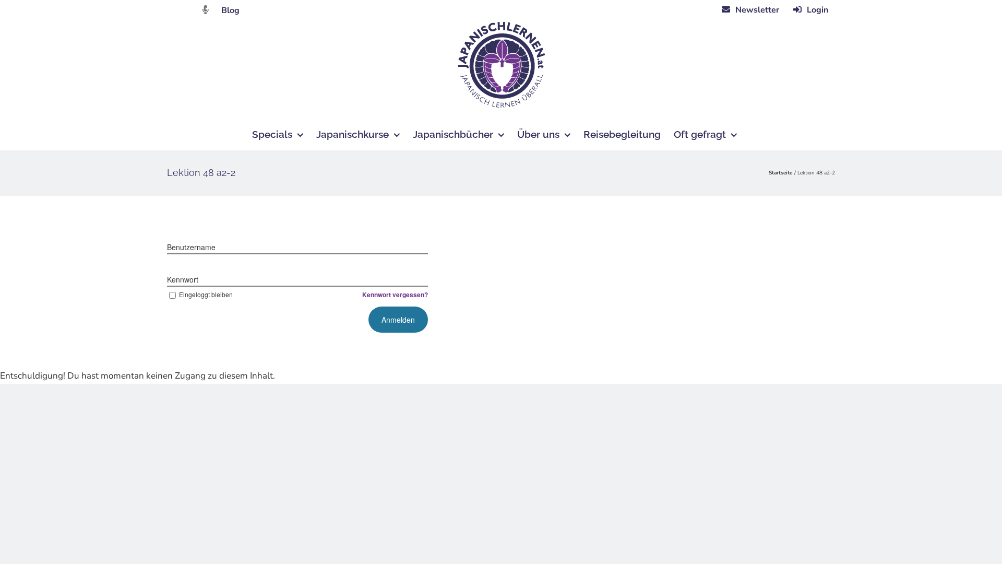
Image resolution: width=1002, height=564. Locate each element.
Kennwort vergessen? (395, 294)
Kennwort (182, 279)
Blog (230, 10)
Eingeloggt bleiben (206, 294)
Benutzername (191, 247)
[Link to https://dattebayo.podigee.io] (205, 9)
